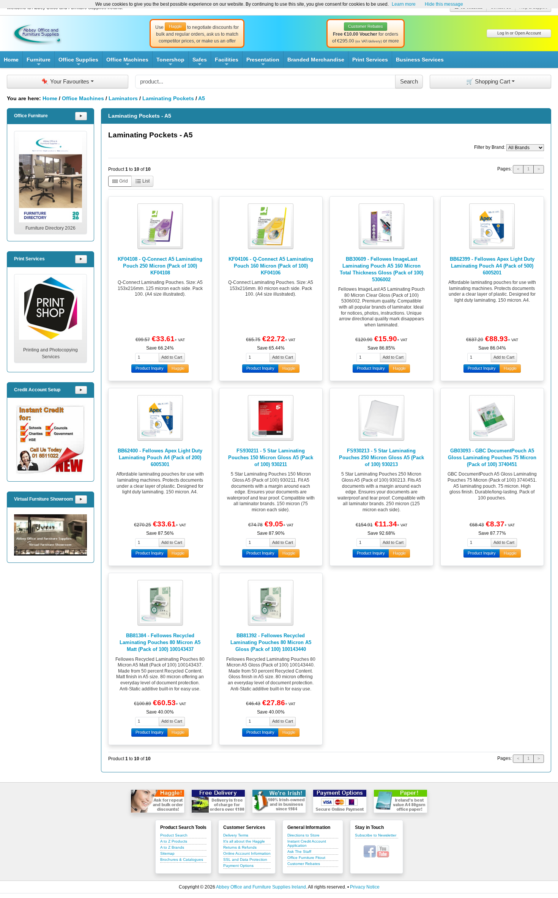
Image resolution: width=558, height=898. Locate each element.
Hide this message (444, 4)
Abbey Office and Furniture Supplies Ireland (261, 887)
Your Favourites (65, 81)
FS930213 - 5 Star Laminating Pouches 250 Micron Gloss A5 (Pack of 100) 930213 (381, 457)
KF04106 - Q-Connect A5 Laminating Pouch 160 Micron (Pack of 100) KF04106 (271, 266)
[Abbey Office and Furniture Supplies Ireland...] (37, 33)
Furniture (38, 62)
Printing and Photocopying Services (50, 353)
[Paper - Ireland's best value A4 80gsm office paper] (400, 801)
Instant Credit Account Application (306, 843)
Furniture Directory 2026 (50, 228)
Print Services (370, 60)
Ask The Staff (299, 851)
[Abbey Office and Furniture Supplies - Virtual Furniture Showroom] (50, 535)
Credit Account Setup (37, 389)
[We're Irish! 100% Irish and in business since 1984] (279, 801)
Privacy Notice (365, 887)
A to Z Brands (172, 847)
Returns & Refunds (240, 847)
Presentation (262, 62)
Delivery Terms (235, 835)
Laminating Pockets (168, 98)
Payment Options (238, 865)
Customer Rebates (303, 864)
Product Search (174, 835)
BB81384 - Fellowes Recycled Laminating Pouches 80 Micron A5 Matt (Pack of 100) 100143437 (160, 642)
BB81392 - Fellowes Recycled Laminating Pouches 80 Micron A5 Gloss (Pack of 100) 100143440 (270, 642)
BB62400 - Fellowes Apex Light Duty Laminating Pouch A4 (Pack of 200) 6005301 (160, 457)
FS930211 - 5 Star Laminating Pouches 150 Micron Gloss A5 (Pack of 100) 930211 (270, 457)
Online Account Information (247, 853)
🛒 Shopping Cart (488, 81)
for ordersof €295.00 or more (365, 34)
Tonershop (170, 62)
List (145, 181)
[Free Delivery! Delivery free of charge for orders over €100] (218, 801)
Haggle (178, 368)
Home (11, 60)
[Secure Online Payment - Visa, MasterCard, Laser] (339, 801)
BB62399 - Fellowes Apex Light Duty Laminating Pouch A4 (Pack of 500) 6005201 (492, 266)
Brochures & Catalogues (181, 859)
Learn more (404, 4)
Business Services (420, 60)
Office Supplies (78, 62)
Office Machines (127, 62)
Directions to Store (303, 835)
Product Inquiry (150, 368)
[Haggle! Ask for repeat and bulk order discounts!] (157, 801)
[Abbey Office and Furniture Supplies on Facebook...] (370, 851)
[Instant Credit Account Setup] (50, 439)
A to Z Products (173, 841)
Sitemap (167, 853)
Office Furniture (31, 115)
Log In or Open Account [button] (519, 33)
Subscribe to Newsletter (375, 835)
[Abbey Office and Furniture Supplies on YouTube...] (383, 851)
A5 (201, 98)
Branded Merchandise (315, 60)
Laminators (123, 98)
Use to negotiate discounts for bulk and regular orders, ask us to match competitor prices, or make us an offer (197, 34)
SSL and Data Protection (245, 859)
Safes (199, 62)
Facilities (226, 62)
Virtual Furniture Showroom (43, 499)
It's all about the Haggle (244, 841)
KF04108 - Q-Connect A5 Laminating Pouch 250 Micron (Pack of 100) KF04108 (160, 266)
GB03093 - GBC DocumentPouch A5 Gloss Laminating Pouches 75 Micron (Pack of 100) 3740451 (492, 457)
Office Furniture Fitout (306, 857)
